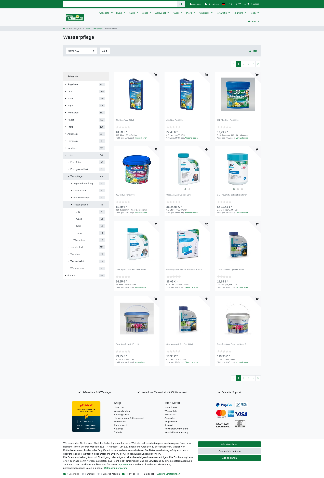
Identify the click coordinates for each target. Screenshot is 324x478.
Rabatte (118, 432)
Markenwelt (120, 421)
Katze (132, 12)
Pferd (189, 12)
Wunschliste (171, 411)
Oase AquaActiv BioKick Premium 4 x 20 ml (184, 269)
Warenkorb (170, 414)
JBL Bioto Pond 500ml (175, 120)
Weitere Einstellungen (168, 473)
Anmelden (170, 418)
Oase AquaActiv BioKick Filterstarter (232, 195)
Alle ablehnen (229, 457)
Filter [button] (254, 50)
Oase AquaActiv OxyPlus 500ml (179, 344)
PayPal (131, 473)
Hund (119, 12)
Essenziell (74, 473)
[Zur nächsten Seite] (253, 64)
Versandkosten (141, 138)
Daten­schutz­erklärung (116, 468)
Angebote (104, 12)
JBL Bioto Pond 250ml (125, 120)
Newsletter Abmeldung (176, 432)
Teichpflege (97, 28)
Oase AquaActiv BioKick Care (178, 195)
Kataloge (118, 428)
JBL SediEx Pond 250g (125, 195)
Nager (176, 12)
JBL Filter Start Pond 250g (227, 120)
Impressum (124, 464)
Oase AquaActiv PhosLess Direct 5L (232, 344)
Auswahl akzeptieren (230, 451)
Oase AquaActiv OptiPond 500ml (230, 269)
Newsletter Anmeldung (176, 428)
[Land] (223, 4)
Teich (253, 12)
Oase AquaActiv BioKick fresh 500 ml (131, 269)
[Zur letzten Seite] (258, 64)
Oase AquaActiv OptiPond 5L (128, 344)
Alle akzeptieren (229, 444)
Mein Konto (171, 407)
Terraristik (221, 12)
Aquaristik (204, 12)
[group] (187, 169)
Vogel (145, 12)
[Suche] (181, 4)
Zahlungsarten (121, 414)
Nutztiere (239, 12)
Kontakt (169, 425)
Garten (252, 21)
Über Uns (119, 407)
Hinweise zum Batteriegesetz (129, 418)
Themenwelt (120, 425)
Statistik (91, 473)
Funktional (148, 473)
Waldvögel (160, 12)
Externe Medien (111, 473)
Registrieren (171, 421)
